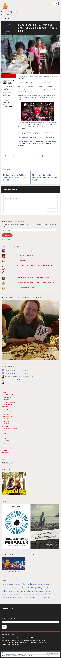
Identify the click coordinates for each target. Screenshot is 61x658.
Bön (42, 584)
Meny (55, 3)
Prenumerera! (7, 235)
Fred (5, 445)
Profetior (7, 411)
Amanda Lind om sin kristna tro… (25, 376)
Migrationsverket (11, 594)
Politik (4, 438)
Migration (7, 443)
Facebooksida (8, 609)
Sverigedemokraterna (9, 597)
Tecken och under (25, 597)
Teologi (4, 392)
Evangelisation (7, 416)
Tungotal (7, 414)
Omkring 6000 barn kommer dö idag (27, 76)
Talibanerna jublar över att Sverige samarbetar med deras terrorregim (22, 638)
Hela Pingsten (9, 11)
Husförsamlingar (9, 402)
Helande (6, 409)
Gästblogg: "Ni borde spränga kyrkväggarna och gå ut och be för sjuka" (35, 282)
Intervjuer (5, 452)
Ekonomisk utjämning (11, 428)
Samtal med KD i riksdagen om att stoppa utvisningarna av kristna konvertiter (24, 640)
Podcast (4, 450)
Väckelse (46, 597)
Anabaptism (8, 399)
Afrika (3, 584)
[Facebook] (2, 18)
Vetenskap (40, 597)
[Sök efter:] (30, 622)
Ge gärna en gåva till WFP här (26, 141)
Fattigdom (6, 102)
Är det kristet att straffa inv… (24, 383)
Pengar (25, 594)
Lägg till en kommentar (8, 32)
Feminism (7, 436)
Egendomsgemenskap (10, 431)
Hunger (5, 104)
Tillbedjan (7, 397)
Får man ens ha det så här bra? (10, 644)
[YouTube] (5, 18)
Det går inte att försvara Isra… (22, 370)
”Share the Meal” (52, 141)
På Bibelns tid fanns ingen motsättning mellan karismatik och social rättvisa (24, 642)
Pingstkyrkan (30, 594)
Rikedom (48, 594)
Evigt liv (7, 423)
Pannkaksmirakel (21, 260)
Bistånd (37, 584)
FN (10, 102)
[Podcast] (8, 18)
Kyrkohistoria (8, 404)
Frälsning (22, 591)
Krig (45, 591)
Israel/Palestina (9, 448)
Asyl (16, 584)
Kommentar (51, 210)
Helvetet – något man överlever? (26, 255)
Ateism (19, 584)
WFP (11, 106)
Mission (6, 421)
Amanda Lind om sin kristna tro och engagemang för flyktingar (33, 277)
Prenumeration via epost (13, 221)
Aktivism (7, 584)
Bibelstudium (27, 584)
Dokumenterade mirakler (48, 584)
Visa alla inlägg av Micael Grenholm (8, 95)
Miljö (5, 433)
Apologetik (7, 419)
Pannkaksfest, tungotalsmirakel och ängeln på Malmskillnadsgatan (34, 265)
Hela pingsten (8, 394)
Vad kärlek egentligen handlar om (26, 287)
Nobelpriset (6, 106)
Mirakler (5, 407)
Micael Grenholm (9, 376)
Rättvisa (9, 76)
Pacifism (6, 440)
